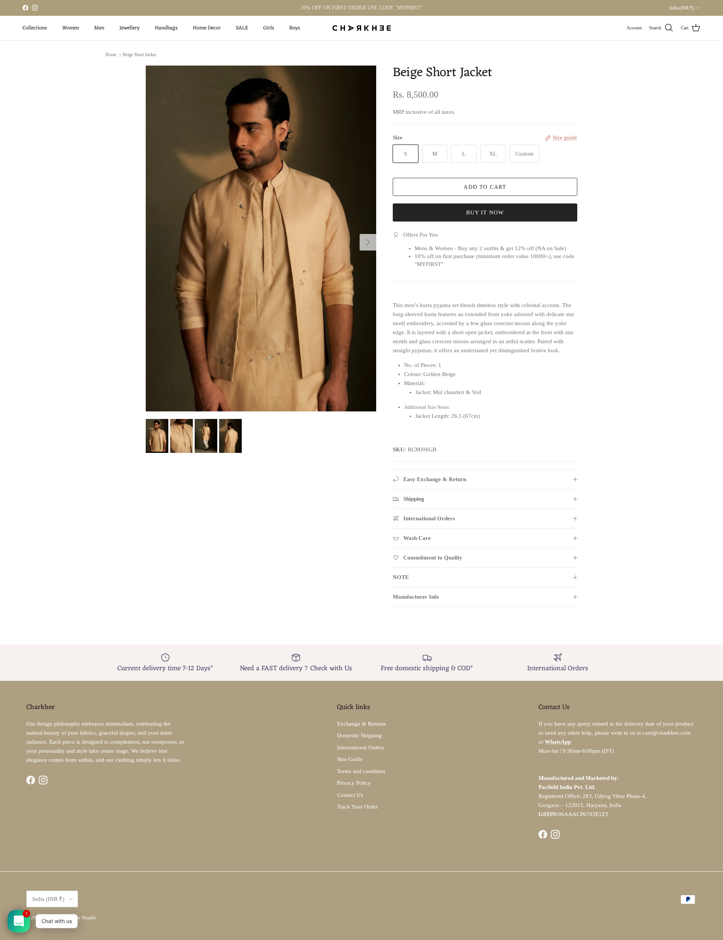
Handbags (166, 28)
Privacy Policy (354, 783)
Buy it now (485, 212)
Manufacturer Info (416, 597)
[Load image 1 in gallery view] (261, 238)
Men (99, 28)
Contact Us (350, 795)
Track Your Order (357, 807)
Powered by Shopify (77, 917)
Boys (294, 28)
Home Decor (207, 28)
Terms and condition (361, 771)
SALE (242, 28)
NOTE (401, 577)
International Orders (360, 747)
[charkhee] (362, 28)
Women (70, 28)
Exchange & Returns (361, 724)
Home (110, 54)
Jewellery (129, 28)
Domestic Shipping (359, 735)
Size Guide (350, 759)
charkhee (49, 917)
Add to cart (485, 187)
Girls (268, 28)
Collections (35, 28)
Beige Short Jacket (139, 54)
